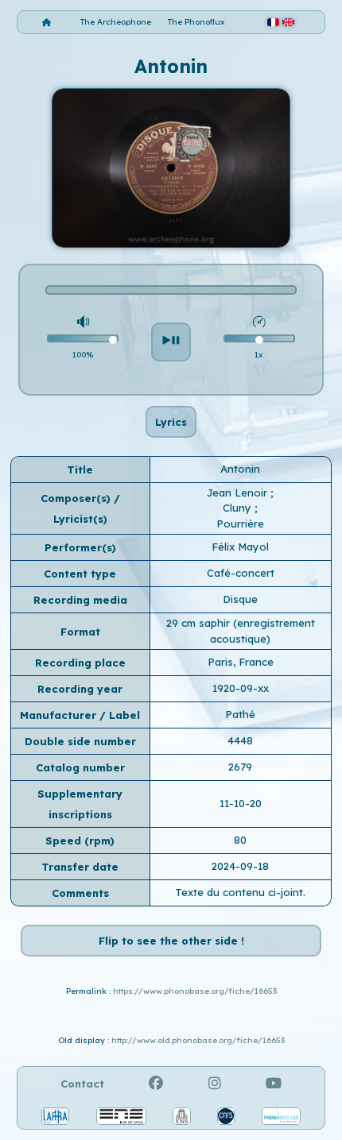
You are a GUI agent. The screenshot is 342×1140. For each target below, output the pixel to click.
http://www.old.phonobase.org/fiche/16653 (198, 1040)
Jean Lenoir (238, 492)
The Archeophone (115, 22)
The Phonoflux (196, 22)
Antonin (240, 468)
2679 (240, 766)
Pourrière (240, 523)
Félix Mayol (240, 546)
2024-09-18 (240, 866)
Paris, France (241, 661)
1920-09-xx (240, 688)
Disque (240, 599)
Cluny (239, 507)
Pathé (240, 714)
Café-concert (240, 572)
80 (240, 839)
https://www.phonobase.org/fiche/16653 (195, 991)
